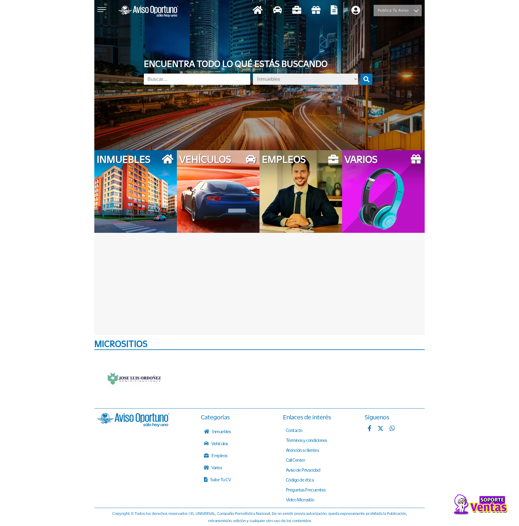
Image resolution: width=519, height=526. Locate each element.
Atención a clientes (302, 450)
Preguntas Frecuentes (306, 489)
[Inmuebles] (258, 10)
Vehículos (219, 443)
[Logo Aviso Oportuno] (148, 12)
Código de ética (300, 479)
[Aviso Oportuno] (133, 425)
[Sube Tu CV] (334, 10)
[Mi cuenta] (355, 11)
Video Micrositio (300, 499)
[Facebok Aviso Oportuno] (370, 429)
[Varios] (315, 10)
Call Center (295, 460)
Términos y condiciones (306, 440)
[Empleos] (296, 10)
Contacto (294, 430)
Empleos (219, 455)
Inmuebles (221, 431)
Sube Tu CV (220, 479)
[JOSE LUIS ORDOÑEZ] (134, 379)
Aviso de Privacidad (303, 469)
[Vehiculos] (277, 10)
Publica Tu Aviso (393, 10)
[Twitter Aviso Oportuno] (381, 429)
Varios (216, 467)
